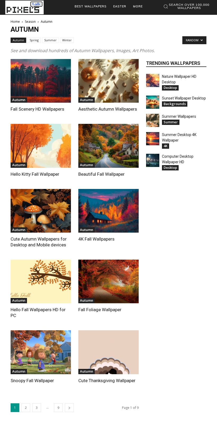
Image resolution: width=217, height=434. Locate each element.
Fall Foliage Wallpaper (99, 309)
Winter (67, 40)
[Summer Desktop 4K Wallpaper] (152, 138)
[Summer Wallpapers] (152, 120)
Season (30, 21)
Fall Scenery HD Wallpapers (37, 109)
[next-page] (69, 407)
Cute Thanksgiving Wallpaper (106, 380)
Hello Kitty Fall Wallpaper (35, 174)
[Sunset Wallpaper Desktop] (152, 102)
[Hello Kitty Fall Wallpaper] (41, 146)
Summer (50, 40)
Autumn (18, 40)
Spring (34, 40)
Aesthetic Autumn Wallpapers (107, 109)
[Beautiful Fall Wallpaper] (108, 146)
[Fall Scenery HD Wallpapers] (41, 81)
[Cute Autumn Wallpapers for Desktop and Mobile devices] (41, 211)
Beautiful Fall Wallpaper (101, 174)
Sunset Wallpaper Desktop (184, 98)
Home (15, 21)
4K (166, 145)
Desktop (170, 87)
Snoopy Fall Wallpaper (32, 380)
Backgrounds (175, 103)
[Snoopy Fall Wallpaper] (41, 352)
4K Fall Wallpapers (96, 239)
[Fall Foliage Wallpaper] (108, 281)
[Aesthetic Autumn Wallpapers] (108, 81)
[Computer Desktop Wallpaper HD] (152, 160)
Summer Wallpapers (179, 116)
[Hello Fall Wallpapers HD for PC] (41, 281)
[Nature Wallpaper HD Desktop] (152, 80)
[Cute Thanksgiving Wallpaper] (108, 352)
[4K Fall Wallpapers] (108, 211)
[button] (186, 6)
